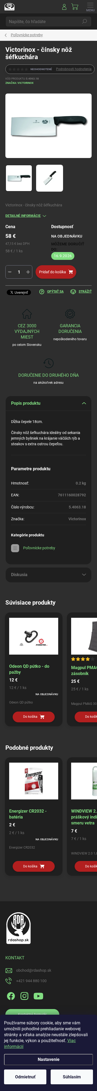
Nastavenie (49, 1059)
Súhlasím (72, 1076)
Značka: (19, 82)
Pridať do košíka (52, 272)
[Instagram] (23, 995)
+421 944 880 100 (31, 981)
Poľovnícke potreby (39, 548)
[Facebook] (10, 995)
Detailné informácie (23, 216)
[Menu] (90, 6)
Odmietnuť (25, 1076)
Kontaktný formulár (32, 1014)
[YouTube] (38, 995)
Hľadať (84, 21)
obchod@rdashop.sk (33, 970)
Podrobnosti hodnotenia (74, 69)
